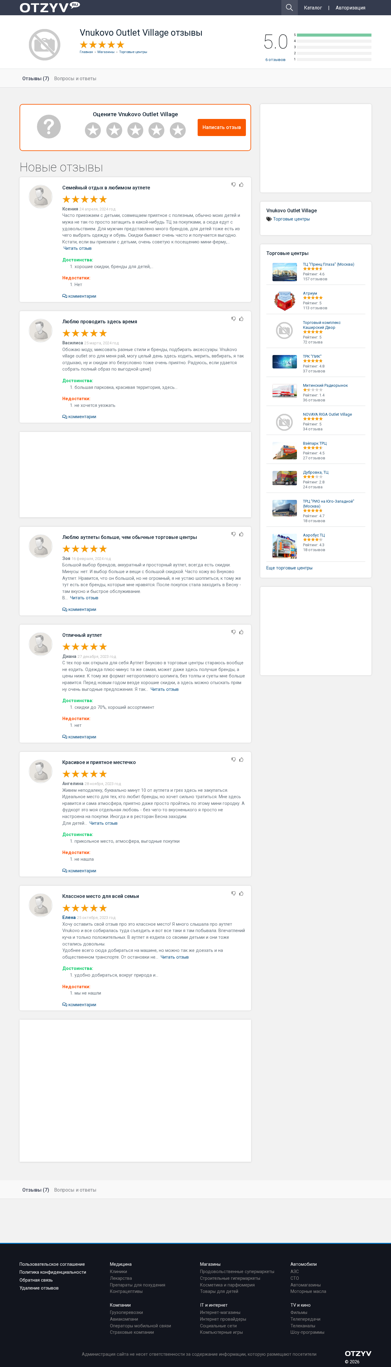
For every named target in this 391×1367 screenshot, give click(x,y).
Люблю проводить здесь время (99, 322)
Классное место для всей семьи (100, 896)
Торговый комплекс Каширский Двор (322, 325)
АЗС (295, 1271)
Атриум (310, 293)
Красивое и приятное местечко (99, 762)
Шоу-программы (307, 1332)
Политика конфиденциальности (53, 1272)
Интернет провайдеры (223, 1319)
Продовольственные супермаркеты (237, 1271)
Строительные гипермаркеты (230, 1278)
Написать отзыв (222, 127)
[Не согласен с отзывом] (233, 185)
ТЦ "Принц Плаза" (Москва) (328, 264)
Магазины (210, 1264)
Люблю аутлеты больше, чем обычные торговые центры (129, 537)
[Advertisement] (135, 474)
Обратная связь (36, 1280)
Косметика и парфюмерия (227, 1285)
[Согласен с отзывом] (241, 185)
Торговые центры (291, 219)
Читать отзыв (78, 248)
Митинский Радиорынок (325, 385)
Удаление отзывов (39, 1288)
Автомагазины (306, 1285)
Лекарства (121, 1278)
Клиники (118, 1271)
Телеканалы (303, 1326)
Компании (120, 1305)
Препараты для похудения (137, 1285)
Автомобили (304, 1264)
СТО (295, 1278)
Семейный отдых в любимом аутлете (106, 188)
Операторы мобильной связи (140, 1326)
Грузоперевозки (126, 1312)
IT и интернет (214, 1305)
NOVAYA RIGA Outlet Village (327, 414)
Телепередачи (305, 1319)
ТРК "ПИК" (312, 356)
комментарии (81, 296)
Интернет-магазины (220, 1312)
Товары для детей (219, 1291)
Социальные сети (218, 1326)
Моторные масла (308, 1291)
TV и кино (301, 1305)
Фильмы (299, 1312)
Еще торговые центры (289, 568)
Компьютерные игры (221, 1332)
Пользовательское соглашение (52, 1264)
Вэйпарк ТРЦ (315, 443)
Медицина (121, 1264)
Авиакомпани (124, 1319)
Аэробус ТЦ (314, 535)
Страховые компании (132, 1332)
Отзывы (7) (35, 78)
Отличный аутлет (82, 635)
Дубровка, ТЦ (315, 472)
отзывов (275, 59)
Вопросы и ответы (75, 78)
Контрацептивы (126, 1291)
